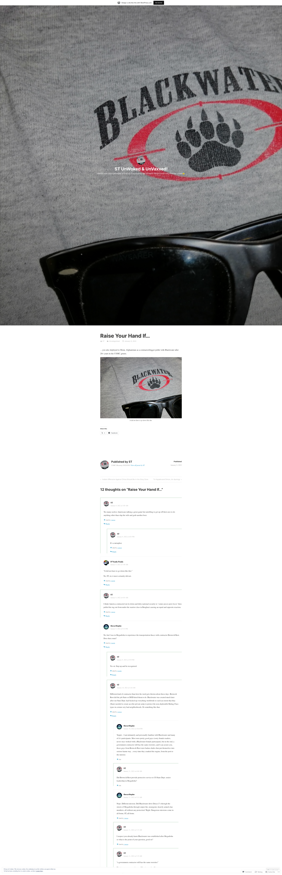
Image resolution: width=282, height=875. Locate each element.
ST (103, 341)
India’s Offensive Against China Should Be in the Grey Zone (124, 479)
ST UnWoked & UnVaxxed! (141, 168)
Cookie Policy (39, 871)
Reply (108, 524)
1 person (113, 520)
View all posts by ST (138, 465)
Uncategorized (114, 341)
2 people (113, 581)
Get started (158, 3)
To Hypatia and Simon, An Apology (166, 479)
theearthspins (116, 625)
